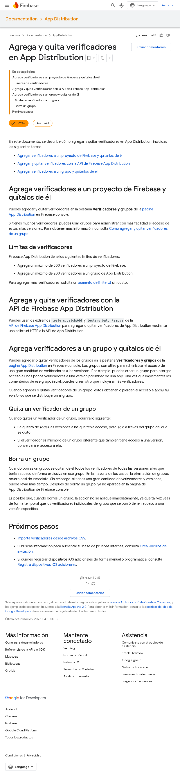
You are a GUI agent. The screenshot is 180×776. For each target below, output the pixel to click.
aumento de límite (92, 282)
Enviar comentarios (151, 47)
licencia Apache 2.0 (73, 607)
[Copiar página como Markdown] (103, 58)
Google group (131, 660)
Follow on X (71, 662)
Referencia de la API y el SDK (25, 649)
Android (43, 123)
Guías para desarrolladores (24, 642)
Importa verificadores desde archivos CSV (51, 538)
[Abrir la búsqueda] (113, 5)
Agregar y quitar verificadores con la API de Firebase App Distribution (74, 163)
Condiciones (14, 755)
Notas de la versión (135, 667)
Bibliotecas (12, 664)
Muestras (11, 656)
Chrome (11, 716)
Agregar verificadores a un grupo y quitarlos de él (57, 171)
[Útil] (161, 35)
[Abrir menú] (7, 5)
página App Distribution (28, 366)
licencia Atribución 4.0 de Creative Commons (140, 602)
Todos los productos (19, 737)
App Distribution (61, 19)
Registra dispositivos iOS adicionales (47, 565)
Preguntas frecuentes (137, 681)
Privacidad (34, 755)
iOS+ (21, 123)
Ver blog (69, 648)
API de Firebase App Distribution (35, 326)
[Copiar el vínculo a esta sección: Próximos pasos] (63, 527)
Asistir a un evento (76, 676)
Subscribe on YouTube (78, 669)
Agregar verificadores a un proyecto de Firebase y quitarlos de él (70, 156)
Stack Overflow (132, 653)
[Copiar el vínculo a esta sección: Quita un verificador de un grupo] (100, 409)
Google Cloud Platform (21, 730)
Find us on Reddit (75, 655)
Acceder (168, 5)
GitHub (10, 671)
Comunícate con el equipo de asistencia (142, 644)
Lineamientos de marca (138, 674)
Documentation (21, 19)
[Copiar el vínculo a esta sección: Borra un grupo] (54, 459)
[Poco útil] (168, 35)
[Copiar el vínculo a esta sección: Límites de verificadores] (76, 247)
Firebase (14, 35)
